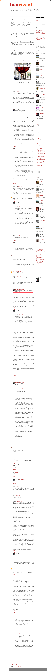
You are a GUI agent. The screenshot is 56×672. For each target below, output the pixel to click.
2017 (37, 132)
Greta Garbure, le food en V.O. (39, 250)
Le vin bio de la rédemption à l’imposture (41, 63)
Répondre (14, 113)
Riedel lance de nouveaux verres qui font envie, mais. (41, 153)
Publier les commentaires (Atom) (18, 666)
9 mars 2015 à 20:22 (18, 235)
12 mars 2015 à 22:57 (20, 314)
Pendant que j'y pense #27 (40, 158)
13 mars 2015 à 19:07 (22, 479)
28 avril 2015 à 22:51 (20, 619)
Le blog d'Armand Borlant (39, 257)
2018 (37, 131)
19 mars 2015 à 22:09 (22, 553)
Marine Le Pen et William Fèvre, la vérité (42, 240)
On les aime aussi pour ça (40, 31)
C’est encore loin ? (40, 40)
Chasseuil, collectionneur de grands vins (41, 101)
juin (38, 143)
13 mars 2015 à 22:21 (18, 486)
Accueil (22, 664)
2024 (37, 124)
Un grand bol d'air (40, 36)
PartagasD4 (14, 197)
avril (38, 145)
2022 (37, 126)
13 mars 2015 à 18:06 (22, 464)
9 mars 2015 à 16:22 (20, 186)
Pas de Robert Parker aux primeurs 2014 (40, 165)
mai (38, 144)
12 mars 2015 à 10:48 (18, 276)
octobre (39, 138)
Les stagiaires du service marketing (17, 86)
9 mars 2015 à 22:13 (20, 245)
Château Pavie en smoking (40, 161)
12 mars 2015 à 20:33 (22, 310)
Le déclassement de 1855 (41, 215)
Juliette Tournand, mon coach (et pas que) (40, 251)
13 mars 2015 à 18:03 (17, 456)
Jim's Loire (37, 260)
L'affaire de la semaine (39, 35)
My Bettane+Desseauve (39, 255)
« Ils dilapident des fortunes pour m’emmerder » (41, 194)
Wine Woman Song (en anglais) (40, 254)
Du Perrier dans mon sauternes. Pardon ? (41, 162)
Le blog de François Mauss (39, 262)
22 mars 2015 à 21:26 (18, 568)
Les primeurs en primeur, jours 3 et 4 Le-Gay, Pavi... (41, 148)
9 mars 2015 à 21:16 (17, 263)
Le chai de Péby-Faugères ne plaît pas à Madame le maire (41, 56)
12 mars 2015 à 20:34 (22, 289)
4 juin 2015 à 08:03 (20, 633)
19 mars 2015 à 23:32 (18, 559)
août (38, 140)
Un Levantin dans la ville (39, 253)
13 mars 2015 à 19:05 (17, 472)
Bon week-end (43, 39)
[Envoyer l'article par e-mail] (20, 85)
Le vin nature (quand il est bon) (42, 188)
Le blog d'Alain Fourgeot (39, 266)
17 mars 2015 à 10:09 (20, 206)
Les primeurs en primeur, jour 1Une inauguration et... (41, 152)
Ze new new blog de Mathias (39, 249)
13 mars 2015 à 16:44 (22, 382)
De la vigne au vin (38, 258)
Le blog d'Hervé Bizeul (38, 263)
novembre (39, 137)
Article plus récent (14, 664)
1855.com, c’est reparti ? (40, 164)
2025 (37, 123)
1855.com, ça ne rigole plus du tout (41, 159)
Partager (37, 20)
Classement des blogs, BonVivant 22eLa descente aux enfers (42, 107)
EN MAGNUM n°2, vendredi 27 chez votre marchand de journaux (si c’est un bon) (42, 88)
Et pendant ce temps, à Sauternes (41, 155)
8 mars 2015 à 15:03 (18, 91)
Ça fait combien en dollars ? (40, 37)
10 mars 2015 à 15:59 (18, 271)
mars (38, 146)
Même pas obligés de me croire (40, 35)
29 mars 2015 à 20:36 (20, 613)
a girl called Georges (38, 256)
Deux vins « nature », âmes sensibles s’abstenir (42, 69)
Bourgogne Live (38, 265)
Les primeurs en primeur (40, 38)
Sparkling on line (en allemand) (40, 259)
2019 (37, 130)
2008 (37, 177)
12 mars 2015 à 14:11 (18, 296)
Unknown (14, 271)
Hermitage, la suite (41, 75)
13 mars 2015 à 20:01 (20, 388)
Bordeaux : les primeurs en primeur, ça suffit (42, 233)
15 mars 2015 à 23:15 (19, 501)
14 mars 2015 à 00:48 (18, 495)
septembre (39, 139)
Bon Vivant (16, 109)
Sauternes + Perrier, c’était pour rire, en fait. (41, 156)
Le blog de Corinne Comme (39, 261)
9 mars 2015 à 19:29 (18, 197)
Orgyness (37, 247)
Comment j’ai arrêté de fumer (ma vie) (42, 81)
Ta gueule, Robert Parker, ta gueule (41, 208)
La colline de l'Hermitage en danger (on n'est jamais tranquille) (42, 201)
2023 (37, 125)
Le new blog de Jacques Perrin (39, 248)
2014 (37, 170)
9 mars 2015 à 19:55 (18, 229)
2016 (37, 133)
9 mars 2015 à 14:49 (21, 109)
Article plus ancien (31, 664)
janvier (38, 168)
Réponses (15, 107)
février (38, 167)
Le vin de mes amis (38, 264)
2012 (37, 172)
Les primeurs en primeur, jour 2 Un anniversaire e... (41, 150)
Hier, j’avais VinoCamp (42, 94)
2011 (37, 173)
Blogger (38, 669)
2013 (37, 171)
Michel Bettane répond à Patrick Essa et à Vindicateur (42, 114)
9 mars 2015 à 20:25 (21, 202)
